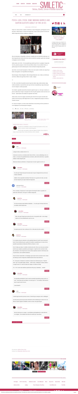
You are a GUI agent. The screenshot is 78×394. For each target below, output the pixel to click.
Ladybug (26, 385)
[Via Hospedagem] (60, 95)
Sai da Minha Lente (53, 385)
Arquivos (34, 3)
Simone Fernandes (23, 124)
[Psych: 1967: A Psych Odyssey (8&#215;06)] (31, 115)
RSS (64, 24)
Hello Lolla (63, 381)
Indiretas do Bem (17, 385)
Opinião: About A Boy (22, 349)
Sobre (17, 3)
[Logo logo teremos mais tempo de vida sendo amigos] (34, 365)
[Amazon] (57, 89)
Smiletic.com (21, 390)
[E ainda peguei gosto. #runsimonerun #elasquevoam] (43, 365)
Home (16, 14)
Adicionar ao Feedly (60, 54)
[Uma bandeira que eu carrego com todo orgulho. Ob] (25, 365)
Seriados (28, 3)
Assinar (48, 134)
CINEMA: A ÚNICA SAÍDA (57, 70)
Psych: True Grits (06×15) (17, 119)
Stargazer (34, 390)
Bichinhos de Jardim (32, 381)
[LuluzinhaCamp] (54, 95)
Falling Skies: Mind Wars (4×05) (24, 351)
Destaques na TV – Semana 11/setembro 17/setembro (59, 37)
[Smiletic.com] (39, 7)
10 (36, 27)
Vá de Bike (63, 385)
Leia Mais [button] (48, 392)
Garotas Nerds (57, 381)
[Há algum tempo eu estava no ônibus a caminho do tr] (16, 365)
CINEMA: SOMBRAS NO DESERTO (59, 73)
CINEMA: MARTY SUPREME (58, 71)
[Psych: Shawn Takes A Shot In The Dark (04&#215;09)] (43, 115)
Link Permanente (24, 148)
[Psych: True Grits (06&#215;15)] (18, 115)
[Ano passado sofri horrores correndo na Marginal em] (61, 365)
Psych (14, 138)
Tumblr (61, 24)
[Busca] (64, 14)
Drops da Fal (51, 381)
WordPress (30, 390)
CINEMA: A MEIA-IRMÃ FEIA (58, 78)
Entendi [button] (75, 392)
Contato (23, 3)
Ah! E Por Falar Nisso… (23, 381)
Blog (21, 14)
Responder (47, 165)
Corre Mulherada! (40, 381)
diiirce (46, 381)
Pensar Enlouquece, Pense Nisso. (38, 385)
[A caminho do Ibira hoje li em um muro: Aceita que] (52, 365)
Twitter (44, 134)
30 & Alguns (16, 381)
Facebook (46, 134)
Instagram (56, 24)
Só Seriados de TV (28, 14)
